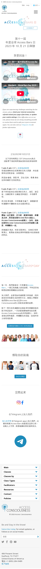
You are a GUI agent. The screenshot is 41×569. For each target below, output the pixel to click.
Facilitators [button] (9, 485)
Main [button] (6, 467)
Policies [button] (7, 498)
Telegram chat (27, 125)
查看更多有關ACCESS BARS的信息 (20, 326)
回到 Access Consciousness (12, 2)
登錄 (23, 5)
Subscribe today (9, 529)
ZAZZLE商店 (20, 376)
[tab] (20, 467)
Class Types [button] (9, 480)
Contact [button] (7, 494)
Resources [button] (9, 489)
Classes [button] (7, 472)
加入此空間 (6, 421)
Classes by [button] (9, 476)
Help (27, 5)
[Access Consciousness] (4, 8)
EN (20, 136)
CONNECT (30, 28)
